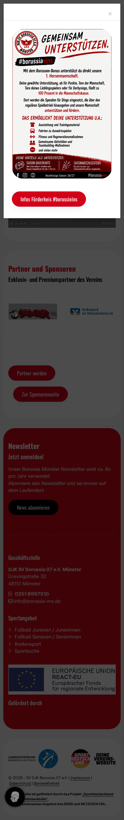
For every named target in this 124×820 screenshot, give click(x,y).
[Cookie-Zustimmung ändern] (15, 797)
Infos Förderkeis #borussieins (49, 199)
